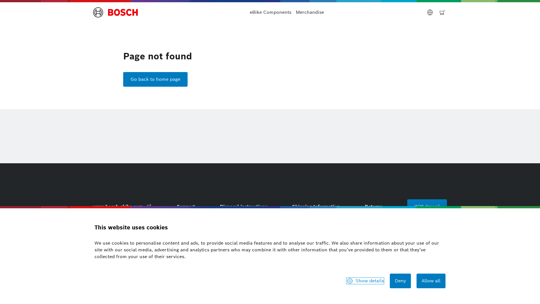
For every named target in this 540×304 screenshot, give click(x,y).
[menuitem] (270, 12)
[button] (115, 12)
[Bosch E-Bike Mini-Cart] (442, 12)
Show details (370, 281)
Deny (400, 281)
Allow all (431, 281)
